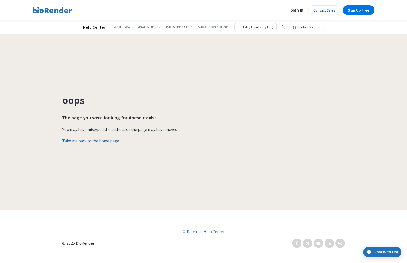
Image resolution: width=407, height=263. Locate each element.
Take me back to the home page (90, 140)
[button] (283, 27)
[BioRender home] (52, 10)
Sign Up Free (358, 10)
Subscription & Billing (213, 27)
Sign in (297, 10)
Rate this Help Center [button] (206, 231)
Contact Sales (324, 10)
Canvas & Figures (148, 27)
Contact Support (309, 27)
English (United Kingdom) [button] (255, 27)
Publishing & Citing (179, 27)
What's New (122, 27)
